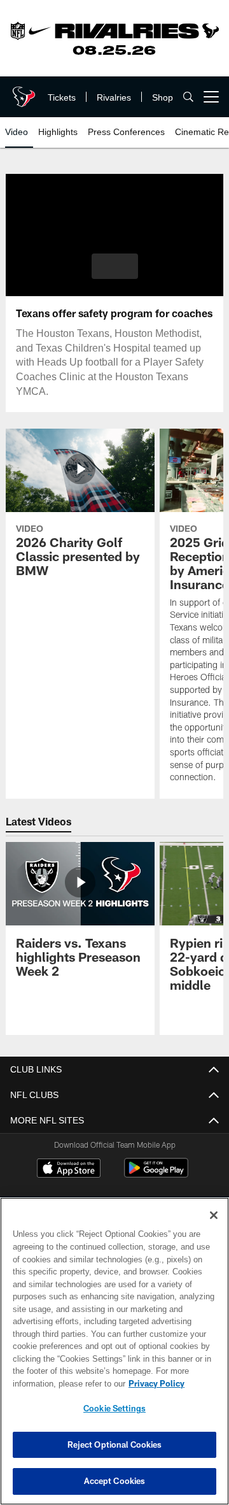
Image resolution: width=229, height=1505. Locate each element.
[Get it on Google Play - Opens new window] (156, 1174)
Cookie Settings (114, 1408)
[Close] (214, 1215)
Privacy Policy (55, 1383)
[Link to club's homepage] (22, 92)
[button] (114, 266)
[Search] (188, 97)
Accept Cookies (115, 1481)
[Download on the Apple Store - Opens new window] (68, 1169)
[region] (114, 1351)
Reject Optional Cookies (114, 1444)
